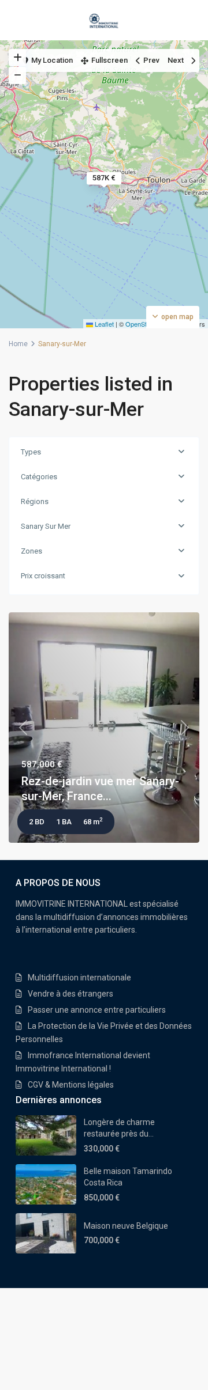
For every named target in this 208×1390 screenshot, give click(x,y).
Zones (31, 551)
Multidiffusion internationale (79, 977)
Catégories (39, 476)
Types (31, 452)
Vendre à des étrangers (70, 993)
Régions (35, 501)
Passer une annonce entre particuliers (97, 1009)
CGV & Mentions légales (71, 1084)
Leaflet (103, 323)
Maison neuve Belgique (126, 1225)
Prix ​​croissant (43, 575)
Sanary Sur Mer (45, 526)
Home (18, 344)
